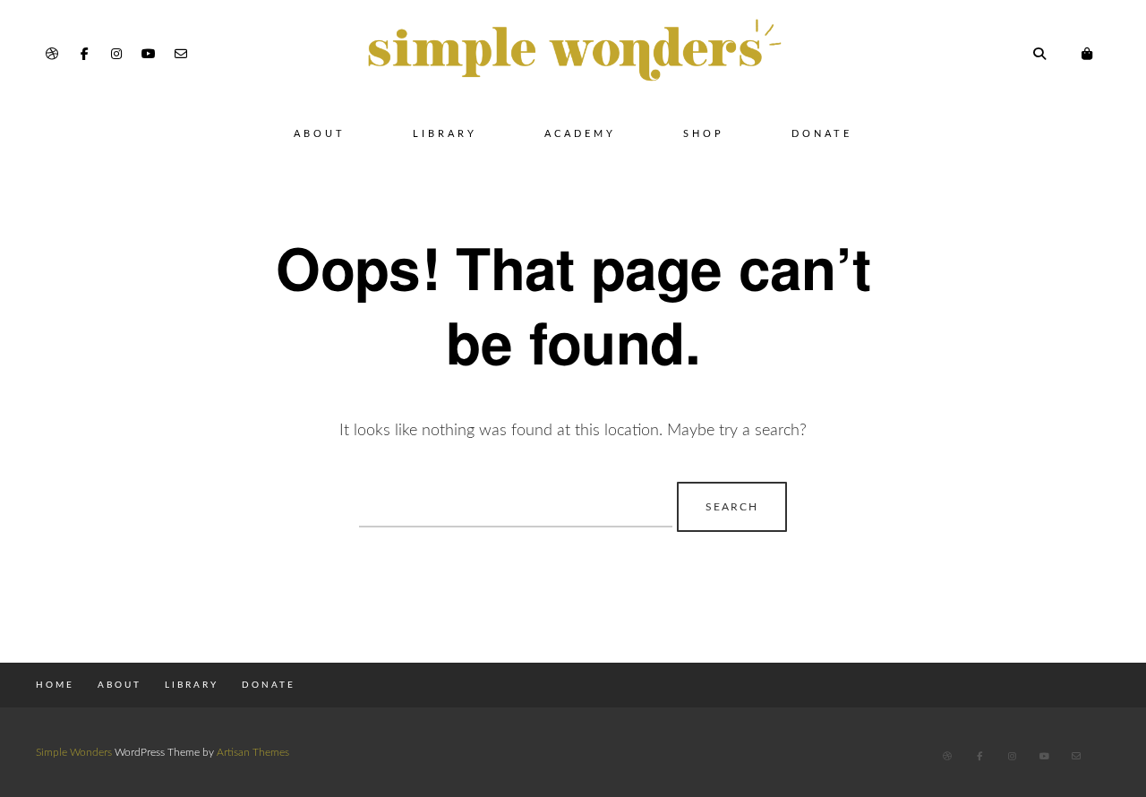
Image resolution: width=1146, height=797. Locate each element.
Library (445, 134)
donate (821, 134)
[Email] (181, 54)
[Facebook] (84, 54)
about (119, 685)
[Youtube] (149, 54)
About (320, 134)
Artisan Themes (253, 752)
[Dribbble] (52, 54)
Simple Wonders (74, 752)
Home (55, 685)
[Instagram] (116, 54)
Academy (580, 134)
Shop (703, 134)
